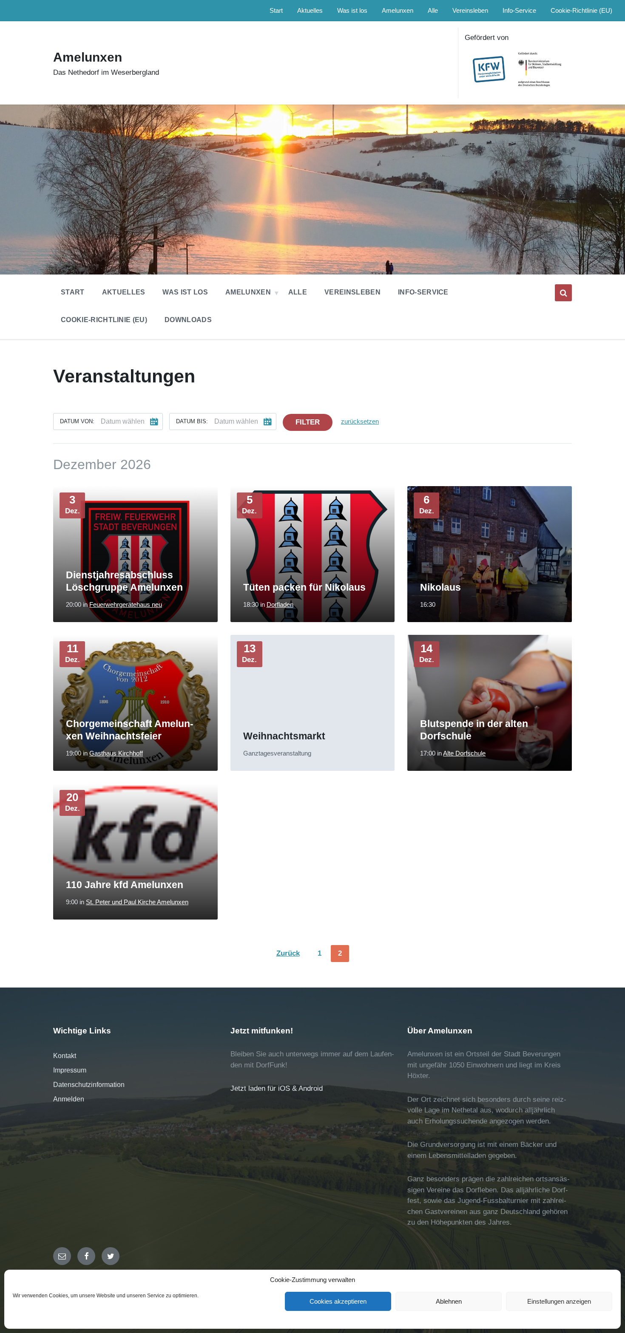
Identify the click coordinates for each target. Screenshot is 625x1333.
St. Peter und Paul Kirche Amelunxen (137, 902)
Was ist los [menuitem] (352, 10)
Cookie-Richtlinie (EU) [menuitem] (581, 10)
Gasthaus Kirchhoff (116, 753)
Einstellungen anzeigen (559, 1301)
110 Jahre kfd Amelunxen (124, 884)
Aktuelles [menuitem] (310, 10)
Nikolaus (440, 587)
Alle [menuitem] (433, 10)
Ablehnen (449, 1301)
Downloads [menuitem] (188, 319)
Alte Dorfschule (464, 753)
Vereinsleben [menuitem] (470, 10)
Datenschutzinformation (89, 1084)
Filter (307, 422)
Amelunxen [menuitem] (397, 10)
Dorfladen (280, 604)
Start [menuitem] (276, 10)
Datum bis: (192, 421)
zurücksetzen (360, 421)
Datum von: (77, 421)
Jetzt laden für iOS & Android (276, 1088)
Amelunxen (87, 57)
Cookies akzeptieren (338, 1301)
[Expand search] (563, 292)
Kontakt (64, 1055)
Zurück (288, 953)
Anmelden (68, 1099)
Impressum (69, 1070)
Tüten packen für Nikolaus (304, 587)
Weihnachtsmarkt (284, 735)
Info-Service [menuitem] (519, 10)
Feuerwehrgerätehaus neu (125, 604)
